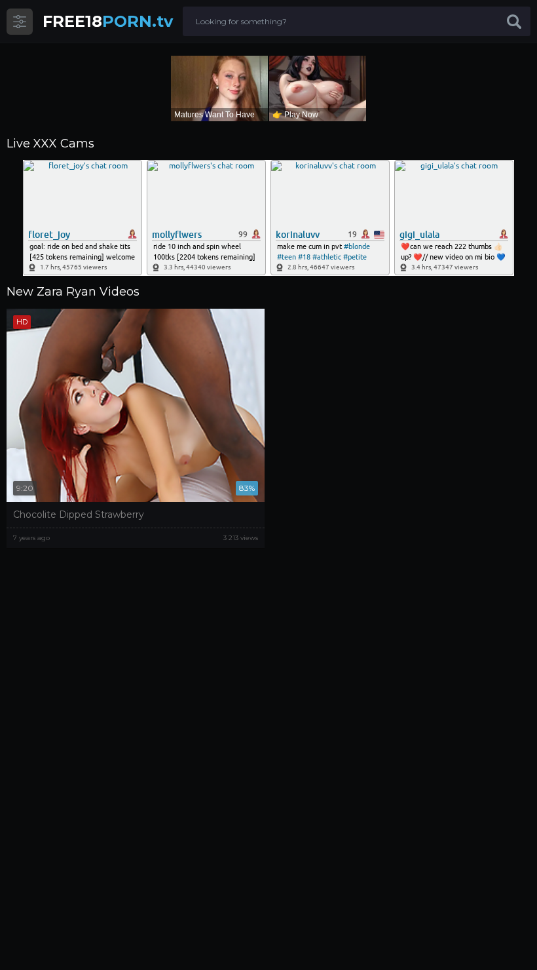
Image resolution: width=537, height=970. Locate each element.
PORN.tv (108, 21)
